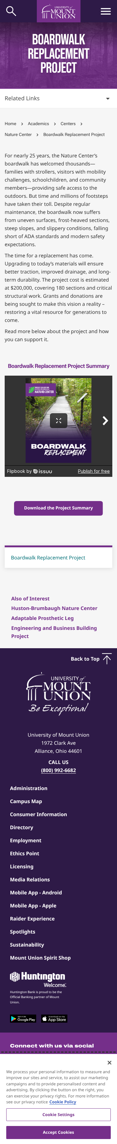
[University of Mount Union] (58, 11)
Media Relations (30, 879)
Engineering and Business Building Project (54, 632)
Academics (38, 124)
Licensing (21, 866)
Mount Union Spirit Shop (40, 957)
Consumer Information (38, 814)
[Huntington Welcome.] (38, 979)
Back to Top (85, 658)
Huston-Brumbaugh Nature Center (54, 608)
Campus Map (26, 801)
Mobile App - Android (36, 892)
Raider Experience (32, 918)
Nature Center (18, 135)
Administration (28, 788)
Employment (25, 840)
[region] (58, 1099)
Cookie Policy (62, 1102)
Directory (21, 827)
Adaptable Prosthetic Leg (42, 618)
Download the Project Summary (58, 508)
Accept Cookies (58, 1132)
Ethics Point (24, 853)
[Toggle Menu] (106, 11)
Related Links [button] (22, 98)
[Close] (109, 1062)
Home (10, 124)
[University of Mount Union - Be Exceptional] (58, 694)
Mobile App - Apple (33, 905)
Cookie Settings (58, 1114)
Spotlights (22, 931)
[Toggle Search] (11, 11)
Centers (68, 124)
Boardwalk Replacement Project (48, 557)
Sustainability (27, 944)
